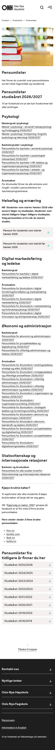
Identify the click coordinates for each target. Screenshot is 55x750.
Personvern (8, 720)
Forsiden (5, 20)
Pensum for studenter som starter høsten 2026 (22, 232)
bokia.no (11, 541)
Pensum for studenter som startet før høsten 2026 (24, 245)
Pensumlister (31, 20)
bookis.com (13, 534)
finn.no (10, 530)
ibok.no (10, 537)
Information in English (14, 727)
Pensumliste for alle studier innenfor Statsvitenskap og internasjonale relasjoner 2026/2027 (26, 474)
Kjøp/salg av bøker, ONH (20, 505)
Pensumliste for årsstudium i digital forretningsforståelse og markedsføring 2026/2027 (24, 292)
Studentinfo (17, 20)
